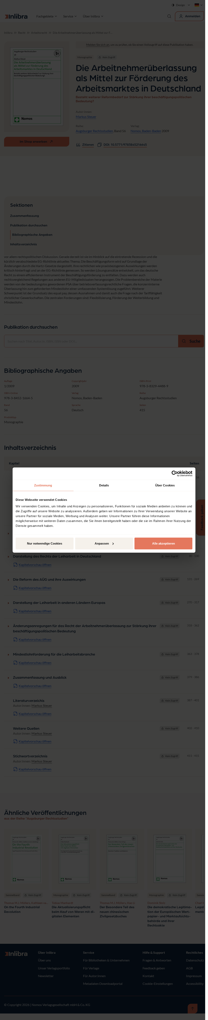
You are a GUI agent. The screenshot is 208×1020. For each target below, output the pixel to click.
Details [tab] (104, 485)
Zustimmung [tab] (43, 485)
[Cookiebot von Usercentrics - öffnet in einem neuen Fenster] (174, 474)
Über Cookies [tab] (165, 485)
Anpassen (102, 543)
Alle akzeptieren (163, 543)
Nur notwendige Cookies (44, 543)
